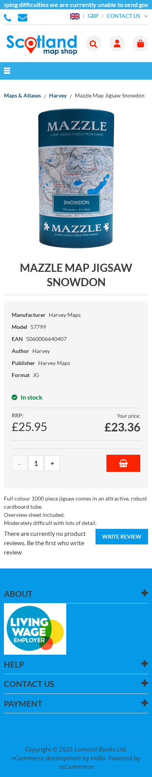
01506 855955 (9, 17)
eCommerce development (46, 758)
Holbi (98, 758)
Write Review (121, 536)
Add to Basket (123, 463)
